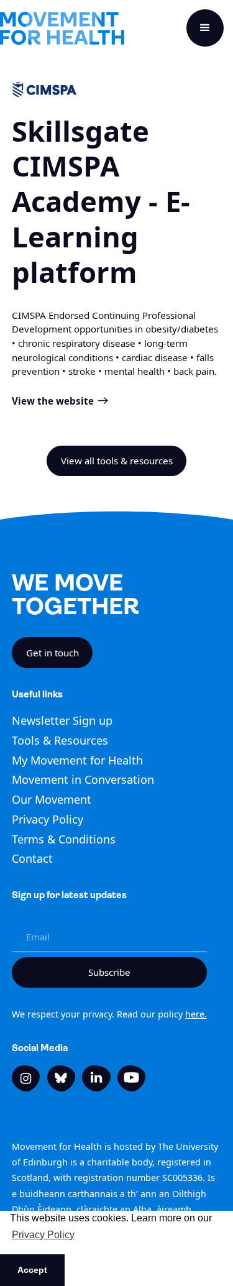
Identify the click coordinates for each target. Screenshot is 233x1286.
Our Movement (51, 799)
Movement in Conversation (83, 779)
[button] (205, 28)
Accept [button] (32, 1270)
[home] (62, 28)
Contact (32, 858)
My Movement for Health (77, 760)
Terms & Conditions (64, 839)
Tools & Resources (60, 740)
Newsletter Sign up (62, 720)
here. (196, 1014)
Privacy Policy (47, 819)
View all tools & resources (117, 460)
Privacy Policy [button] (43, 1234)
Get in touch (52, 652)
